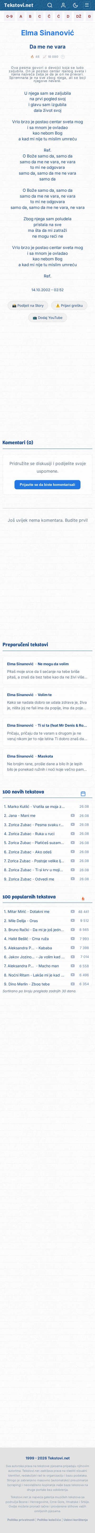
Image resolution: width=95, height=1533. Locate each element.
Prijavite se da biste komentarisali (47, 485)
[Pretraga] (49, 5)
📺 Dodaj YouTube (48, 317)
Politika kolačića (49, 1520)
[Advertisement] (47, 380)
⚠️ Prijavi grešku (69, 305)
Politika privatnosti (21, 1520)
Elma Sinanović (47, 32)
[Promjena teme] (75, 5)
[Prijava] (63, 5)
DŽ (78, 16)
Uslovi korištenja (76, 1520)
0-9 (9, 16)
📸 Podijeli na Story (28, 305)
